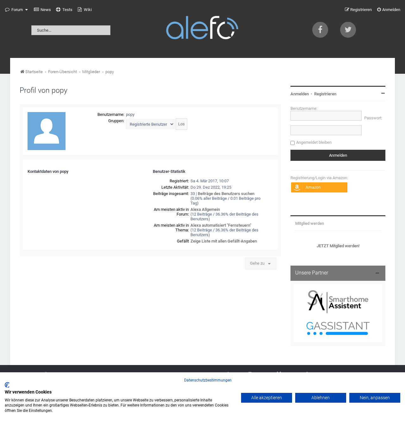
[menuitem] (42, 9)
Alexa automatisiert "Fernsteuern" (220, 225)
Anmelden (299, 93)
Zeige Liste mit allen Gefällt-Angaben (223, 241)
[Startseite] (202, 28)
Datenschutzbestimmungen (208, 380)
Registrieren (325, 93)
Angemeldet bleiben (314, 142)
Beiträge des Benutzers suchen (226, 193)
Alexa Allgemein (205, 209)
